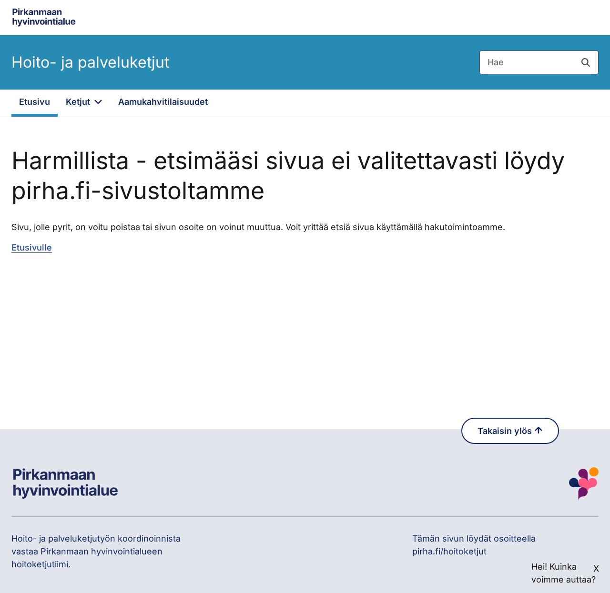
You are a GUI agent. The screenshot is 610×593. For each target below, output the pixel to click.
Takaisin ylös (506, 431)
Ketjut (79, 102)
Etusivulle (31, 247)
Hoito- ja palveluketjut (90, 62)
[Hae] (585, 62)
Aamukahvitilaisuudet (163, 102)
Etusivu (34, 102)
